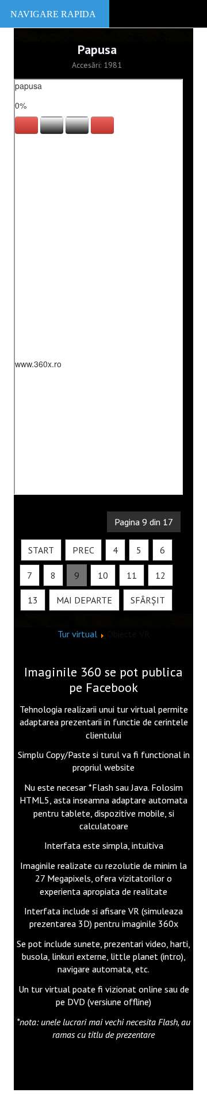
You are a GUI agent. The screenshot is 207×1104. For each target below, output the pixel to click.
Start (41, 550)
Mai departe (84, 600)
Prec (83, 550)
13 (33, 600)
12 (160, 575)
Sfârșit (148, 600)
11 (131, 575)
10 (103, 575)
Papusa (97, 49)
